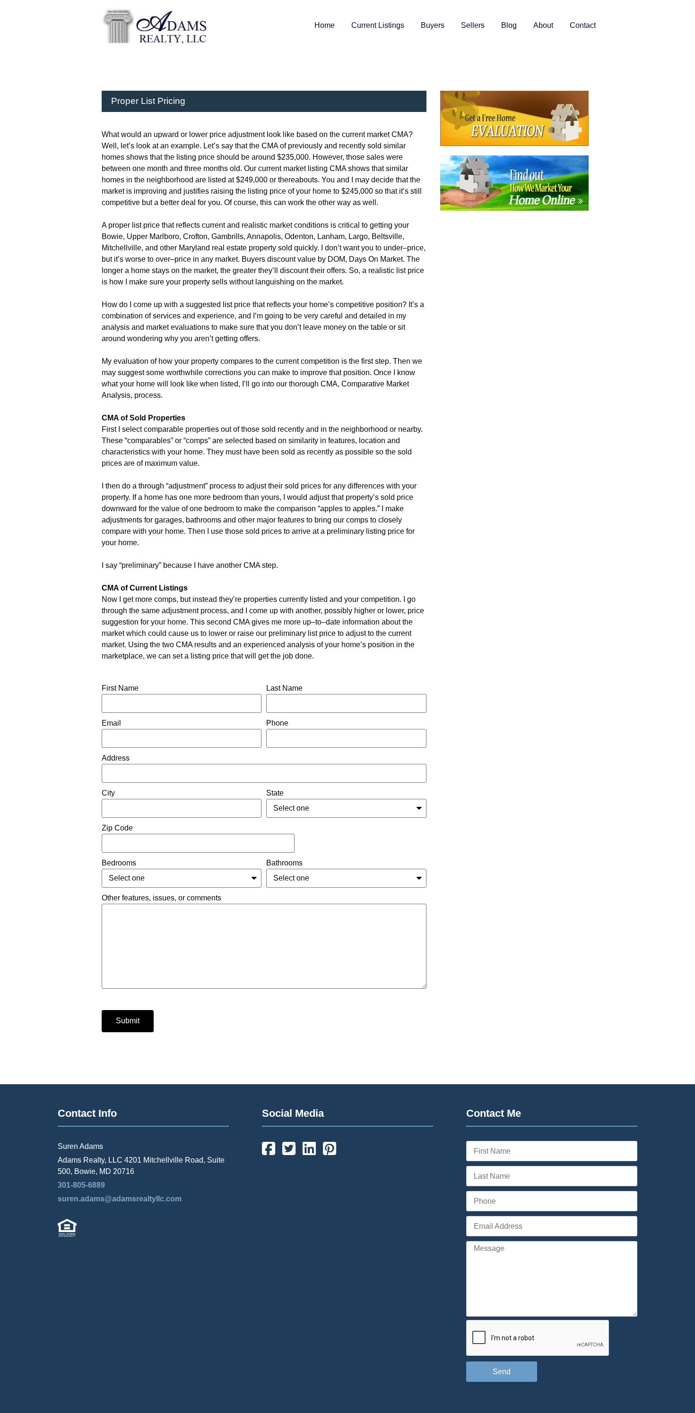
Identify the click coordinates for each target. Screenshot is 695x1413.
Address (116, 758)
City (108, 793)
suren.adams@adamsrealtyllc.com (120, 1199)
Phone (277, 723)
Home (324, 25)
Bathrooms (284, 863)
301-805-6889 (81, 1185)
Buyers (432, 25)
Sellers (473, 25)
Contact (583, 25)
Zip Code (117, 828)
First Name (120, 688)
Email (111, 723)
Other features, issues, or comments (161, 898)
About (543, 25)
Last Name (284, 688)
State (275, 793)
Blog (509, 25)
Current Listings (377, 25)
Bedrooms (119, 863)
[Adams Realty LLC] (153, 41)
